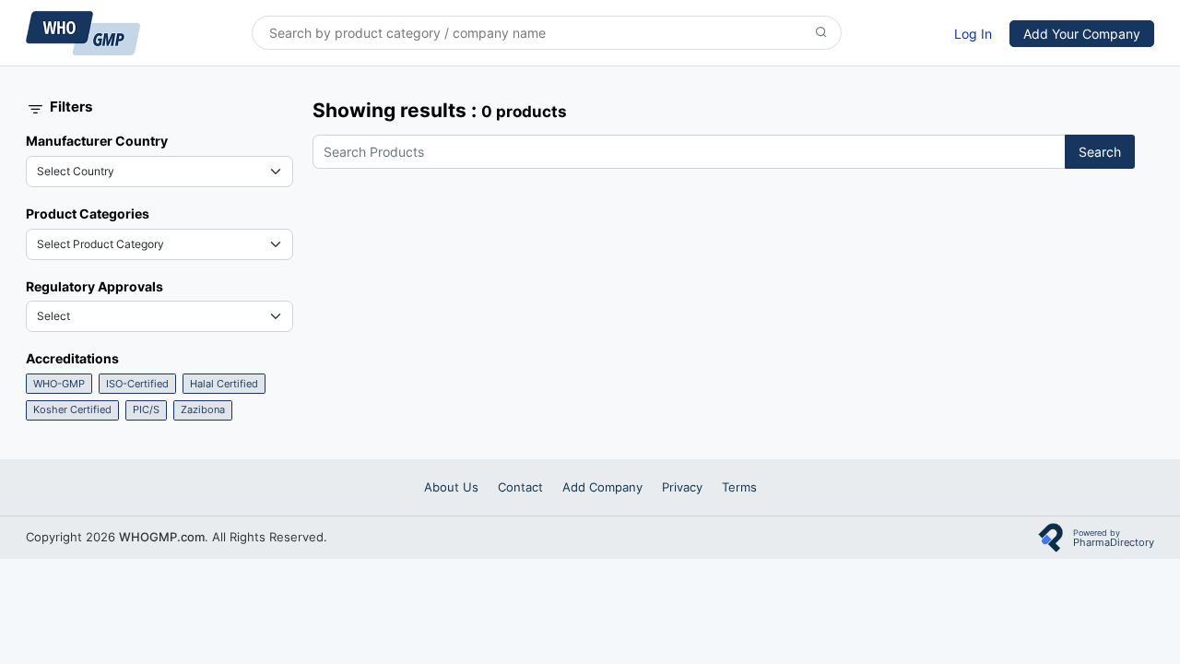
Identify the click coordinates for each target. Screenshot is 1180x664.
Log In (973, 34)
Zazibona (203, 409)
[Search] (821, 33)
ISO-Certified (137, 383)
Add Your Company (1081, 34)
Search (1100, 152)
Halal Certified (224, 383)
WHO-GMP (59, 383)
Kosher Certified (72, 409)
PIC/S (146, 409)
